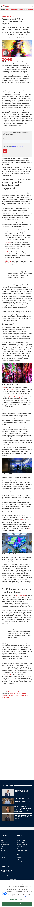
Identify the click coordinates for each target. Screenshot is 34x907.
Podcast (2, 846)
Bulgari (4, 388)
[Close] (32, 882)
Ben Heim (7, 252)
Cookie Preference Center (17, 899)
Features (2, 840)
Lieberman (11, 230)
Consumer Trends (21, 840)
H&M (29, 528)
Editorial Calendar (21, 859)
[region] (17, 893)
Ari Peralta (12, 694)
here (3, 86)
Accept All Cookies (17, 904)
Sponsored (3, 850)
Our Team (19, 857)
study (22, 519)
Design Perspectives (22, 694)
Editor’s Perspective (5, 842)
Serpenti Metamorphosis (16, 397)
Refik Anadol (8, 261)
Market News (20, 838)
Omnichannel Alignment (22, 850)
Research (3, 859)
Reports (2, 861)
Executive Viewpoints (9, 16)
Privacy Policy (26, 896)
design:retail (5, 695)
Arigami (9, 674)
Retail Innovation (20, 846)
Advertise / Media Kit (21, 861)
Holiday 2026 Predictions (12, 9)
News (2, 838)
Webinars (3, 857)
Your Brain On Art (21, 596)
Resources (3, 848)
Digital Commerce (21, 848)
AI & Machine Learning (22, 844)
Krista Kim (8, 243)
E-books (2, 863)
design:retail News (14, 695)
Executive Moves (20, 842)
